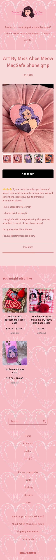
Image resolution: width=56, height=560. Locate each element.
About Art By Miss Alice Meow (22, 33)
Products (10, 27)
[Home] (28, 11)
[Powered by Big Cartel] (28, 553)
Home (28, 436)
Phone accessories (28, 472)
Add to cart (28, 173)
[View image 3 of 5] (28, 158)
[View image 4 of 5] (38, 158)
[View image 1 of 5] (6, 158)
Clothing (28, 487)
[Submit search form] (44, 421)
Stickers (28, 495)
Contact (46, 33)
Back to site (28, 539)
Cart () (28, 40)
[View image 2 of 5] (17, 158)
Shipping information (28, 531)
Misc (28, 502)
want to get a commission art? (34, 27)
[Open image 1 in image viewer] (28, 118)
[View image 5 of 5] (49, 158)
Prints (28, 480)
